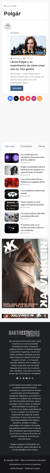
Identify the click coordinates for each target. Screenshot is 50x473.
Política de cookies (32, 468)
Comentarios (26, 146)
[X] (20, 378)
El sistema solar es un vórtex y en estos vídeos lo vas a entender (32, 227)
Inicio (8, 6)
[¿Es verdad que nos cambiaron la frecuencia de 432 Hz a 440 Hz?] (12, 158)
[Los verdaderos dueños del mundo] (12, 194)
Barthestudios (17, 58)
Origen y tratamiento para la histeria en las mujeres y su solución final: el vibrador (33, 169)
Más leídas (10, 146)
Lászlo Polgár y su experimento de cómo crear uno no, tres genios (27, 65)
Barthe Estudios (16, 468)
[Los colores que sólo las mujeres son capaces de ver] (12, 183)
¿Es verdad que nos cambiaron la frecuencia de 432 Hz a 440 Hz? (32, 157)
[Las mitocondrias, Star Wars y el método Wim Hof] (12, 217)
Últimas (41, 146)
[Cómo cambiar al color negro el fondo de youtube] (12, 205)
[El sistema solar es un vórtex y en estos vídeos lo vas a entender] (12, 228)
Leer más (16, 88)
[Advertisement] (25, 121)
